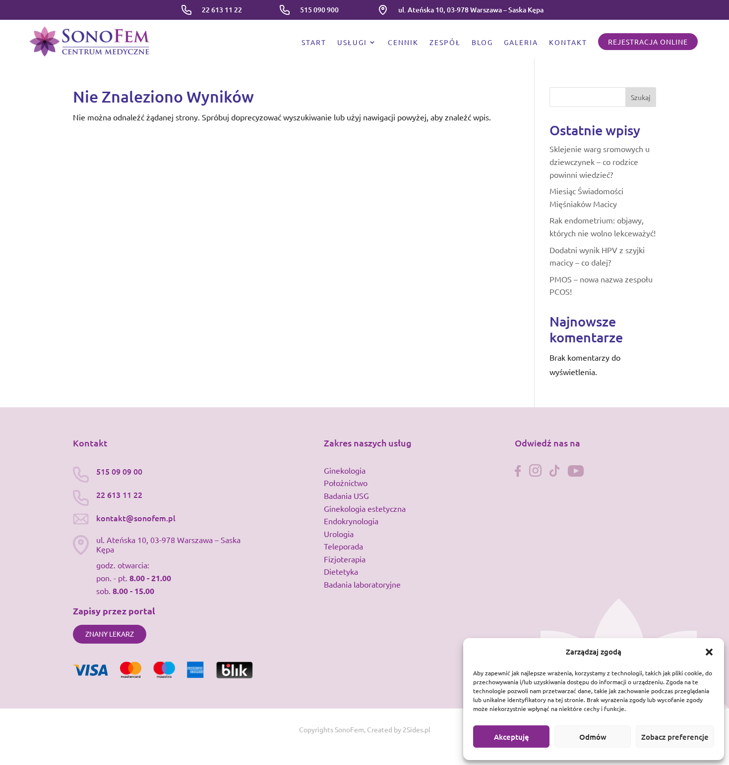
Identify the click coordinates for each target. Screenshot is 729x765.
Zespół (445, 43)
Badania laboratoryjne (362, 584)
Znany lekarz (109, 633)
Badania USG (346, 495)
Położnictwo (345, 483)
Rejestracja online (648, 41)
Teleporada (343, 546)
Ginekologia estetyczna (365, 508)
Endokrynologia (351, 521)
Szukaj (641, 97)
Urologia (339, 534)
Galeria (521, 43)
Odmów (593, 737)
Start (314, 43)
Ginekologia (344, 470)
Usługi (352, 43)
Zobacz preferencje (675, 737)
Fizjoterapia (344, 559)
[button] (709, 652)
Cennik (403, 43)
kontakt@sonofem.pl (136, 517)
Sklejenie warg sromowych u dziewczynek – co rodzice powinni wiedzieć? (599, 161)
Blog (482, 43)
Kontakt (568, 43)
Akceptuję (511, 737)
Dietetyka (341, 571)
